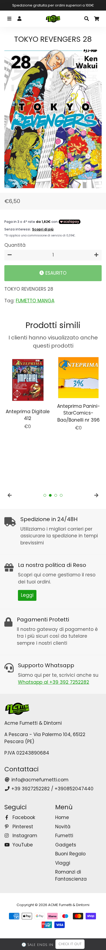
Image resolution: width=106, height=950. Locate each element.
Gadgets (65, 845)
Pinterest (22, 826)
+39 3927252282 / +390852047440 (51, 788)
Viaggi (62, 863)
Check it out (70, 944)
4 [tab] (61, 495)
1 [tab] (44, 495)
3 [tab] (55, 495)
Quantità (15, 245)
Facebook (23, 817)
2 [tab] (50, 495)
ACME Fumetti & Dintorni (68, 904)
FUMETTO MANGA (35, 300)
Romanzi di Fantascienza (71, 875)
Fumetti (64, 835)
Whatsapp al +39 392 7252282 (53, 682)
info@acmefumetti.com (39, 779)
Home (62, 817)
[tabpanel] (27, 392)
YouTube (22, 845)
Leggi (27, 595)
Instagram (24, 835)
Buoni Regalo (70, 853)
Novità (62, 826)
